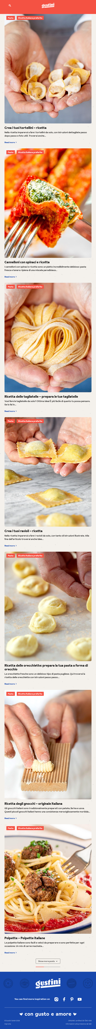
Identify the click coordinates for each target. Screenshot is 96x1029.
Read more (9, 142)
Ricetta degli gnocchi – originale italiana (33, 804)
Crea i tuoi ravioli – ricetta (23, 531)
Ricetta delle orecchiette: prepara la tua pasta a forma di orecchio (46, 667)
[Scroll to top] (90, 1023)
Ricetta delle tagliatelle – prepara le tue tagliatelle (41, 397)
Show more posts (46, 961)
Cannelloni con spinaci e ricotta (27, 262)
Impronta (7, 1024)
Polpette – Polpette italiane (24, 938)
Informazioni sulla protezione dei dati (79, 1024)
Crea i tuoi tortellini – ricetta (25, 128)
